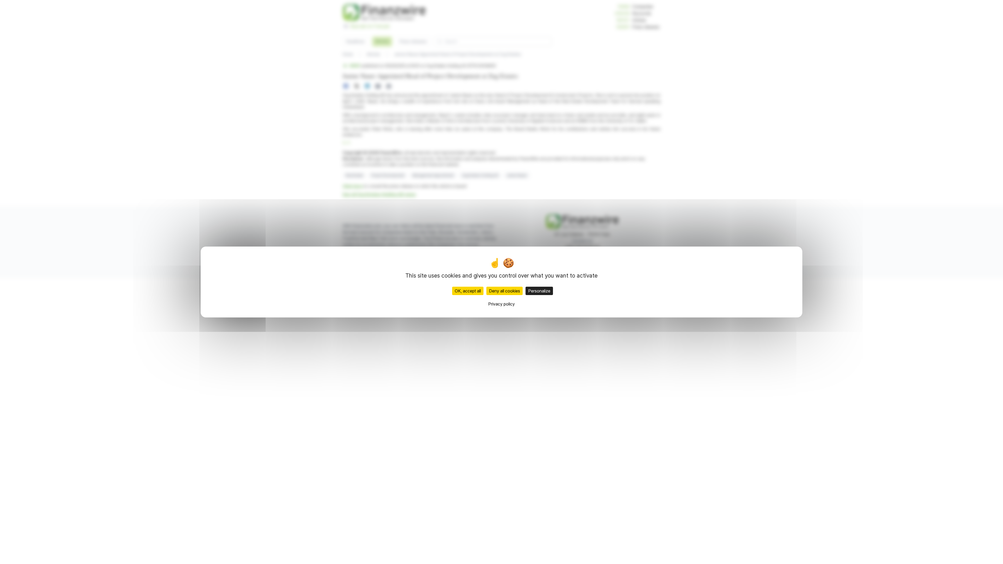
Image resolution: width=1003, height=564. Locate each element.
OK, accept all (468, 290)
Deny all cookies (504, 290)
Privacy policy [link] (501, 304)
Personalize (539, 290)
